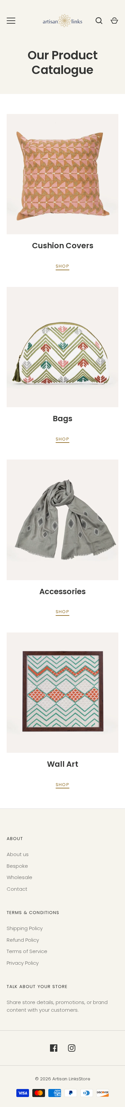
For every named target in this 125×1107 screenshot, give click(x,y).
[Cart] (114, 20)
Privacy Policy (23, 962)
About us (18, 854)
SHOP (62, 266)
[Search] (99, 20)
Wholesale (19, 877)
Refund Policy (23, 939)
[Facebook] (53, 1048)
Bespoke (17, 865)
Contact (17, 888)
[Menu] (11, 20)
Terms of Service (27, 951)
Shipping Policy (25, 928)
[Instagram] (71, 1048)
